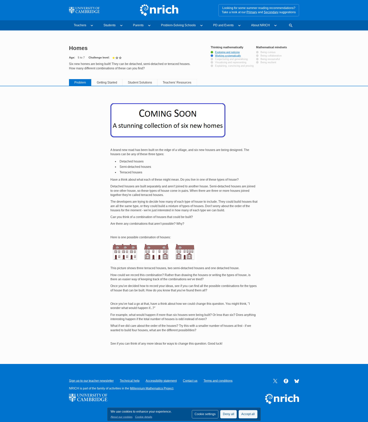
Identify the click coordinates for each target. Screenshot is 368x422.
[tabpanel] (184, 220)
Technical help (130, 380)
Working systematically (228, 55)
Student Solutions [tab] (140, 82)
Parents (138, 25)
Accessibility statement (161, 380)
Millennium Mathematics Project (151, 388)
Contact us (190, 380)
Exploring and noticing (227, 52)
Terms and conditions (218, 380)
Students (110, 25)
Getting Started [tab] (107, 82)
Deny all (228, 414)
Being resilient (268, 62)
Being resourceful (270, 59)
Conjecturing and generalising (231, 59)
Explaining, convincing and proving (234, 66)
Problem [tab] (80, 82)
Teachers (80, 25)
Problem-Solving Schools (178, 25)
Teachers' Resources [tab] (177, 82)
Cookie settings (205, 414)
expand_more (92, 25)
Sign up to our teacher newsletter (91, 380)
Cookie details (143, 416)
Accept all (248, 414)
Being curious (268, 52)
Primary (251, 12)
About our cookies (121, 416)
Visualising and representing (230, 62)
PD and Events (223, 25)
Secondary (271, 12)
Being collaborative (271, 55)
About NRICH (260, 25)
